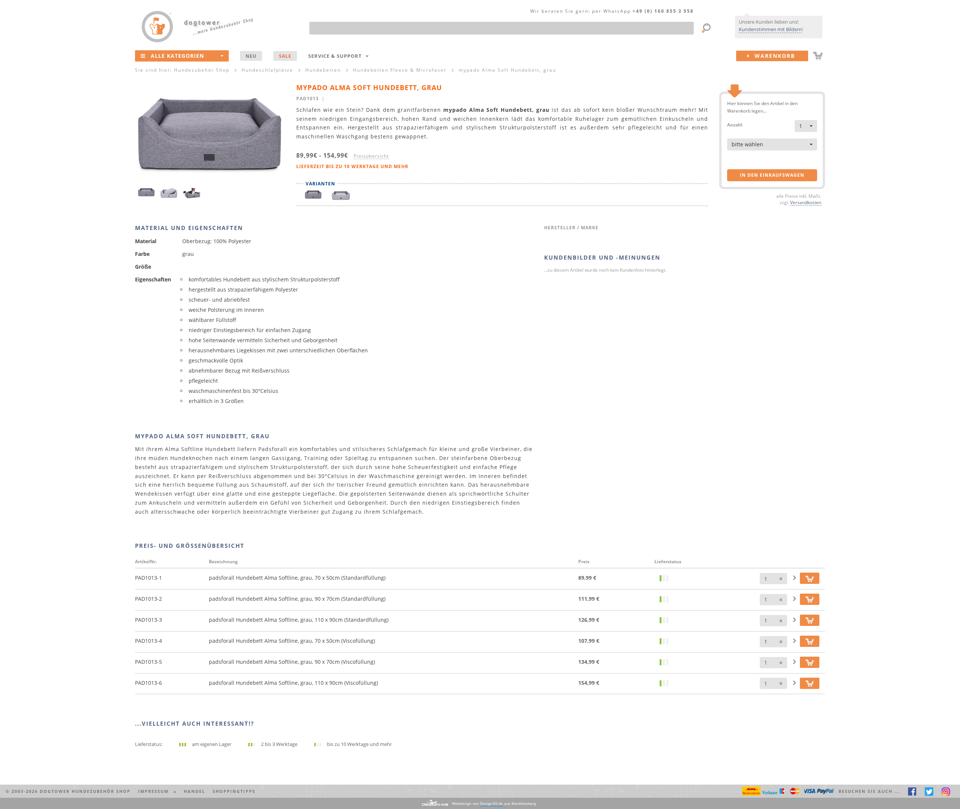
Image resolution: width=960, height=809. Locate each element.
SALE (285, 56)
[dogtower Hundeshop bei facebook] (912, 791)
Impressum (155, 791)
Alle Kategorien (177, 55)
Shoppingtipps (234, 791)
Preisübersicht (371, 156)
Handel (194, 791)
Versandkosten (805, 202)
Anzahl (734, 124)
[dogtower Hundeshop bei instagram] (946, 791)
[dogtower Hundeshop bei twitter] (929, 791)
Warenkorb (772, 55)
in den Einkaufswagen (772, 175)
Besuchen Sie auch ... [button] (869, 791)
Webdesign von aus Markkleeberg (494, 803)
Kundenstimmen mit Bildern (770, 29)
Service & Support (336, 56)
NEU (251, 56)
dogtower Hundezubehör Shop (85, 791)
